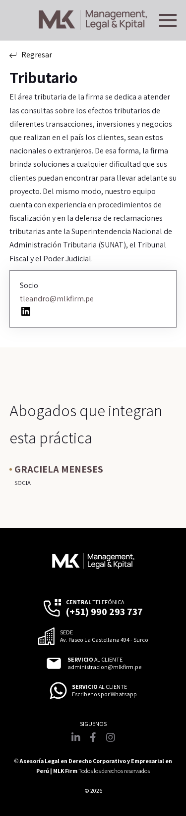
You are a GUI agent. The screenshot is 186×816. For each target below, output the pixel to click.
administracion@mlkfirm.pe (104, 667)
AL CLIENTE (95, 659)
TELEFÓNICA (95, 602)
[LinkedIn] (26, 311)
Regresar (36, 54)
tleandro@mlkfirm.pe (57, 298)
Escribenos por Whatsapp (104, 694)
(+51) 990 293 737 (104, 612)
